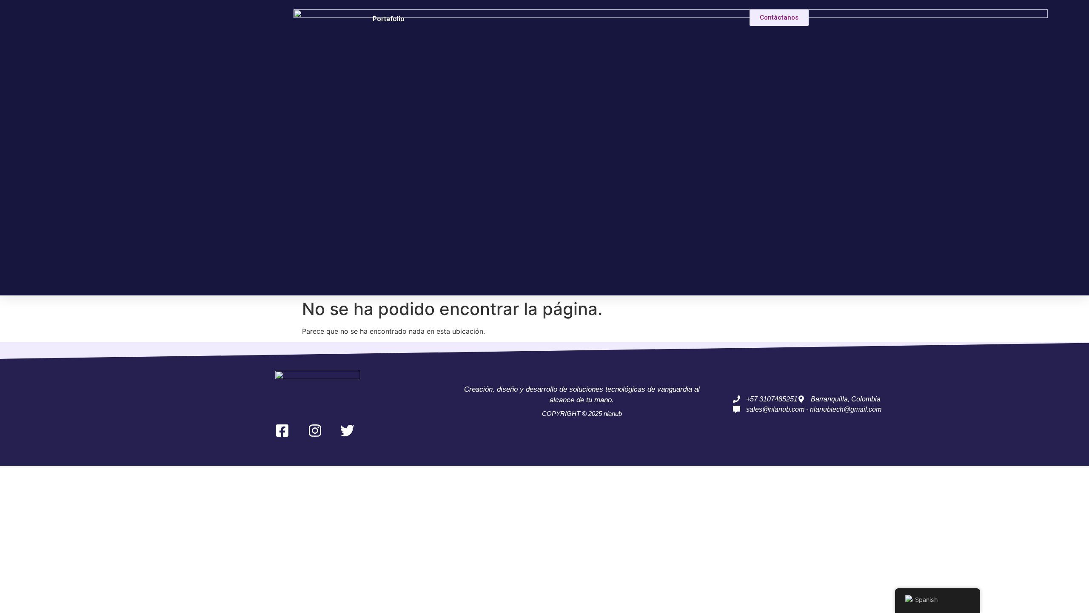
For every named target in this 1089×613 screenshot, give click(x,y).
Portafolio (389, 19)
